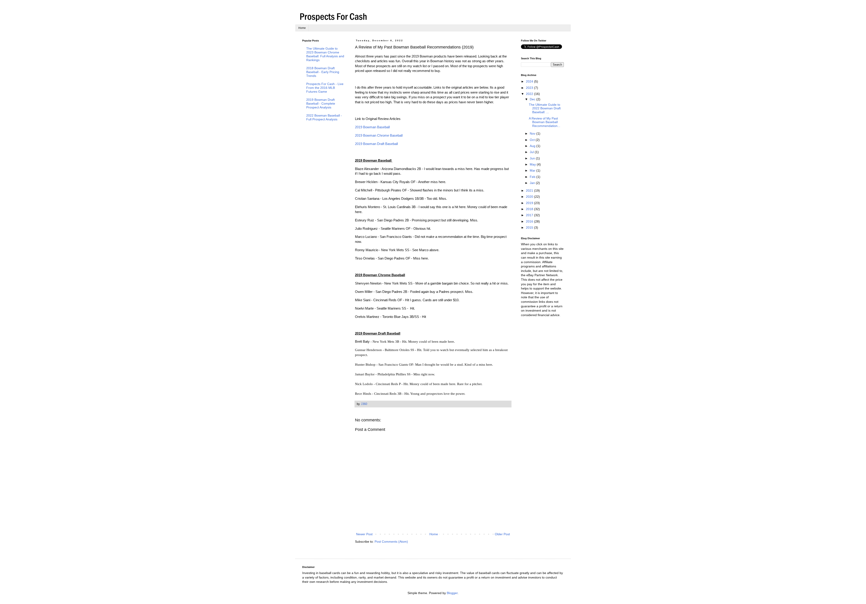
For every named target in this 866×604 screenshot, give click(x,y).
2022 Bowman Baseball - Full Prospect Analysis (324, 117)
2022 (530, 94)
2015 (530, 227)
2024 (530, 81)
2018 (530, 209)
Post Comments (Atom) (391, 541)
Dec (533, 99)
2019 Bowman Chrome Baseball (379, 135)
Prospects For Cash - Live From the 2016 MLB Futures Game (324, 87)
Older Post (502, 534)
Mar (533, 170)
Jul (532, 152)
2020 (530, 196)
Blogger (452, 593)
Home (302, 28)
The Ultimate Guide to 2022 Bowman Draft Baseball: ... (545, 108)
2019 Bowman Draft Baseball (376, 144)
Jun (533, 158)
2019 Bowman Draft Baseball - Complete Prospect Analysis (320, 103)
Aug (533, 146)
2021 (530, 190)
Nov (533, 133)
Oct (533, 140)
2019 (530, 203)
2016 (530, 221)
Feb (533, 177)
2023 (530, 88)
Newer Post (364, 534)
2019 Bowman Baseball (373, 127)
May (533, 164)
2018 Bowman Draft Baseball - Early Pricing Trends (322, 72)
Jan (533, 183)
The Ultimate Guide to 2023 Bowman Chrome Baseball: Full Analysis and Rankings (325, 54)
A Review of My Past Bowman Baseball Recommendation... (544, 122)
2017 (530, 215)
